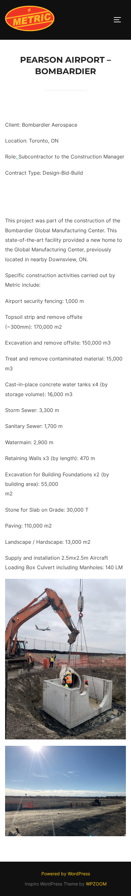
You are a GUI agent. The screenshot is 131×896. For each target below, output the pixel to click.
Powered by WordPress (65, 873)
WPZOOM (96, 883)
